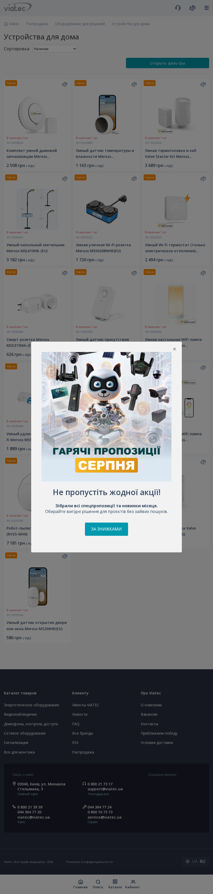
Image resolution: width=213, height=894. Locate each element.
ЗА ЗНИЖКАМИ (106, 529)
